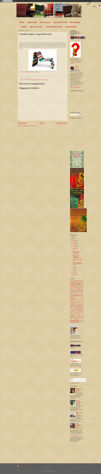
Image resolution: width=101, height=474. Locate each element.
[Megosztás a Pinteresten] (29, 78)
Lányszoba (72, 305)
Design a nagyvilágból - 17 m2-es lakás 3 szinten (79, 425)
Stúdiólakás (74, 310)
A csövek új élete (73, 435)
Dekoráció (73, 285)
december (75, 240)
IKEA (71, 293)
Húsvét (80, 292)
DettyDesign (28, 71)
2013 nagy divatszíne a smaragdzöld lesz (79, 401)
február (74, 274)
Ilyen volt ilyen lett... (36, 26)
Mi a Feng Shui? (45, 22)
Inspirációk (76, 295)
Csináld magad (32, 79)
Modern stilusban (73, 306)
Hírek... (75, 292)
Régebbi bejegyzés (62, 123)
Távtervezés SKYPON (60, 22)
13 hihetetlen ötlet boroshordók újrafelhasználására (76, 256)
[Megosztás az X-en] (26, 78)
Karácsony (72, 298)
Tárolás (76, 313)
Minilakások (79, 305)
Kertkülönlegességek (74, 299)
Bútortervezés (79, 281)
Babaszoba (81, 280)
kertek (77, 318)
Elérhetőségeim (75, 22)
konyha (81, 318)
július (74, 250)
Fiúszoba (72, 288)
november (75, 242)
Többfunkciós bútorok (75, 315)
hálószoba (72, 318)
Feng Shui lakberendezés (54, 26)
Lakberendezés (32, 22)
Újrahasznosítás (45, 79)
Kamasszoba (72, 296)
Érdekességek (38, 79)
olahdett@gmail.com (74, 62)
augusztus (75, 248)
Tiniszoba (72, 313)
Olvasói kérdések (71, 26)
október (74, 244)
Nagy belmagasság (77, 308)
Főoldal (22, 22)
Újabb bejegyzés (22, 123)
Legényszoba (79, 304)
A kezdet (71, 280)
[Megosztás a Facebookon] (27, 78)
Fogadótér (79, 288)
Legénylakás (72, 304)
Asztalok (75, 280)
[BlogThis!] (25, 78)
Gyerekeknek (79, 290)
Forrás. (21, 48)
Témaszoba (80, 314)
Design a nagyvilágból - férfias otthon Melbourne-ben (77, 252)
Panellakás (81, 309)
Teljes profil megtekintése (75, 87)
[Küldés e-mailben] (23, 78)
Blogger (56, 471)
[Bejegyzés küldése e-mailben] (21, 77)
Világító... (72, 316)
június (74, 267)
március (74, 272)
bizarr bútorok (25, 79)
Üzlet (80, 322)
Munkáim (24, 26)
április (74, 270)
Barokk (73, 281)
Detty (77, 66)
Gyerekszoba (73, 291)
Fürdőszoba (72, 290)
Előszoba (80, 286)
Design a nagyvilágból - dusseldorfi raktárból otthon (77, 263)
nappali (76, 319)
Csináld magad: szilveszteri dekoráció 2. (79, 389)
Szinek (71, 311)
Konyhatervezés (80, 301)
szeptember (75, 246)
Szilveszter (80, 310)
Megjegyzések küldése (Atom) (29, 125)
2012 (73, 238)
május (74, 268)
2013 (73, 237)
